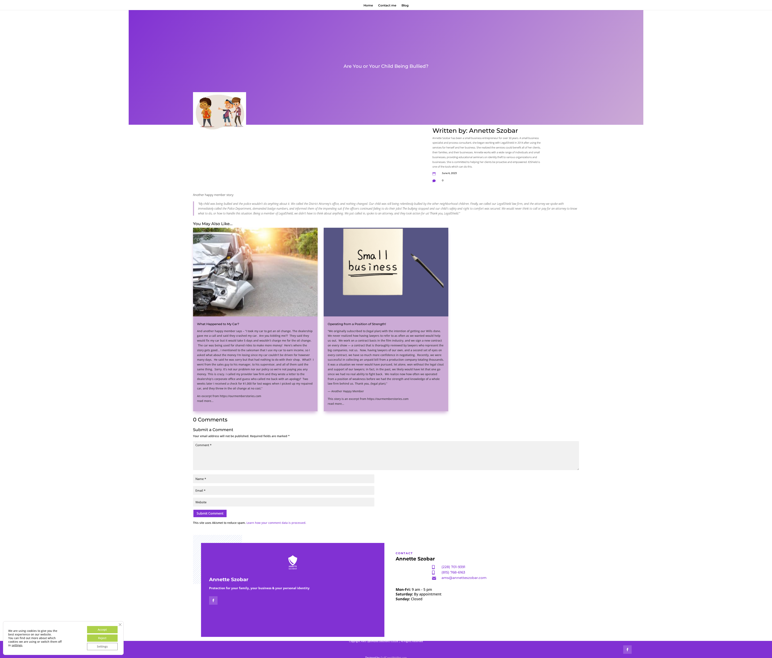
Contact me (387, 5)
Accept (102, 629)
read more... (205, 401)
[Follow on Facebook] (213, 600)
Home (368, 5)
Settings (102, 646)
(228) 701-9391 (453, 567)
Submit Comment (210, 513)
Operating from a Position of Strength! (357, 324)
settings (17, 645)
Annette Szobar (493, 130)
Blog (405, 5)
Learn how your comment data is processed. (276, 523)
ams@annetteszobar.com (464, 578)
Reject (102, 638)
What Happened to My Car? (218, 324)
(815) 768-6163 (453, 572)
